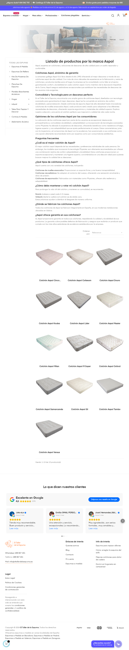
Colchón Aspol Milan (49, 366)
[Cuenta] (118, 15)
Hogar (14, 99)
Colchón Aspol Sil (79, 410)
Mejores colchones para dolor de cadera (108, 558)
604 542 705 (24, 3)
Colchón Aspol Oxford (109, 366)
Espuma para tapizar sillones (108, 546)
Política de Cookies (13, 583)
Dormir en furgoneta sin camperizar (106, 565)
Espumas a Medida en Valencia (18, 638)
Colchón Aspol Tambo (109, 410)
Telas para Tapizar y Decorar (20, 110)
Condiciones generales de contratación (15, 588)
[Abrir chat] (118, 644)
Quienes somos (72, 546)
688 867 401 (20, 553)
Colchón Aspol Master (109, 324)
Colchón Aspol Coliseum (79, 281)
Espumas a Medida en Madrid (46, 636)
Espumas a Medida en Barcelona (19, 636)
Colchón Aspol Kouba (49, 324)
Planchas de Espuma (17, 85)
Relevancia (107, 233)
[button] (6, 521)
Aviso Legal (10, 578)
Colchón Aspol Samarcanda (49, 410)
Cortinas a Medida (19, 117)
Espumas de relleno (20, 72)
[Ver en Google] (11, 513)
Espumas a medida (74, 564)
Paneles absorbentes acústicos (20, 93)
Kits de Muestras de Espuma (20, 78)
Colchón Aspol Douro (110, 281)
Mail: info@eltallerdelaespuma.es (19, 562)
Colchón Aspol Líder (79, 324)
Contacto (70, 555)
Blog (68, 550)
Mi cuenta (70, 559)
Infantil (14, 104)
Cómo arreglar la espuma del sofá (108, 551)
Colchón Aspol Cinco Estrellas (49, 281)
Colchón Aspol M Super (79, 366)
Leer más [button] (13, 529)
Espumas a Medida (20, 67)
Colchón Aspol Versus (49, 453)
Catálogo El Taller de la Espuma (48, 3)
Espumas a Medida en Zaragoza (46, 638)
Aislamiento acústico (20, 122)
